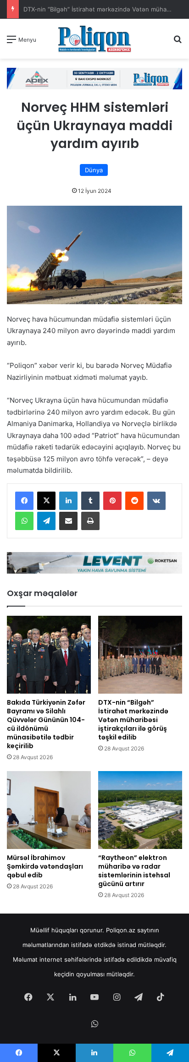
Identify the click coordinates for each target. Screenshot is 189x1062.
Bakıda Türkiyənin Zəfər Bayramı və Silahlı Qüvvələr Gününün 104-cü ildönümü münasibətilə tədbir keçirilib (46, 724)
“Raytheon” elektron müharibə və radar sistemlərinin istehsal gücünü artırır (134, 870)
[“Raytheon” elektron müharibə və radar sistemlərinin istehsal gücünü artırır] (140, 810)
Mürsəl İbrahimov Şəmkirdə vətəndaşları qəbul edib (45, 866)
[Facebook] (24, 501)
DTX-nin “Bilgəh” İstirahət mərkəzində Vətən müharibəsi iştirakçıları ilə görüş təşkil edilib (133, 720)
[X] (46, 501)
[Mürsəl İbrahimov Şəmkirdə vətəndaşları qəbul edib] (49, 810)
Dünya (94, 170)
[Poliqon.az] (94, 38)
